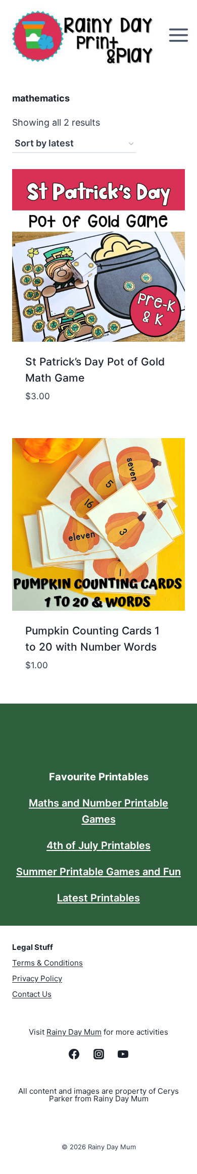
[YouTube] (122, 1053)
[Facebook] (74, 1053)
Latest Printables (98, 898)
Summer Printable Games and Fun (98, 872)
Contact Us (32, 994)
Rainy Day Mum (74, 1032)
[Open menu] (180, 35)
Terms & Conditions (47, 963)
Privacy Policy (37, 978)
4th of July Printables (98, 845)
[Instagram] (98, 1053)
